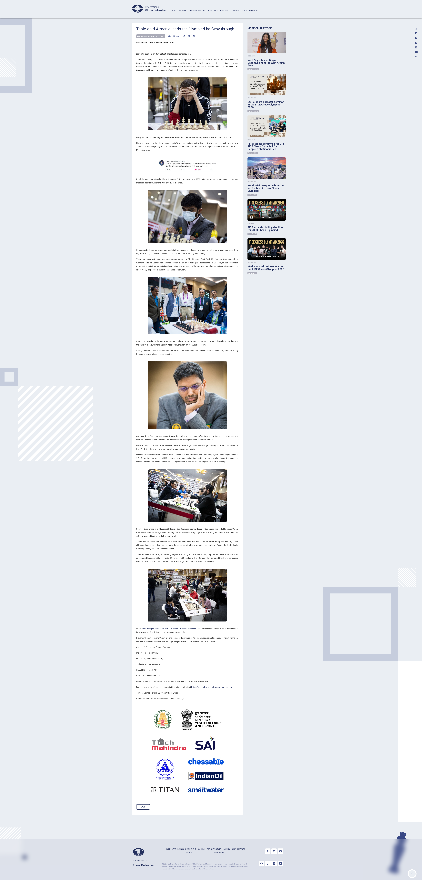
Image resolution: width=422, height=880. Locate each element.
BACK (143, 807)
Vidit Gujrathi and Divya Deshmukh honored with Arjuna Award (266, 63)
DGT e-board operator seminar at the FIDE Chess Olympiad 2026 (265, 104)
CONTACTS (253, 10)
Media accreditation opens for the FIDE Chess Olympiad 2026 (265, 268)
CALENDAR (207, 10)
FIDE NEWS (250, 223)
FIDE (216, 10)
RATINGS (182, 10)
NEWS (174, 10)
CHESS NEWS (141, 43)
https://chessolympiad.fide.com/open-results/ (211, 687)
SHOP (244, 10)
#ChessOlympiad (161, 43)
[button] (184, 36)
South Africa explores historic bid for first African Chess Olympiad (265, 188)
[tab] (174, 13)
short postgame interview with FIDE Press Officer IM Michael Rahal (171, 629)
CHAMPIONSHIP (194, 10)
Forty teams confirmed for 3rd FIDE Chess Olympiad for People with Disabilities (265, 146)
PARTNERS (236, 10)
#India (173, 43)
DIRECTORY (224, 10)
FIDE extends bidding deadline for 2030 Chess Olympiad (265, 229)
